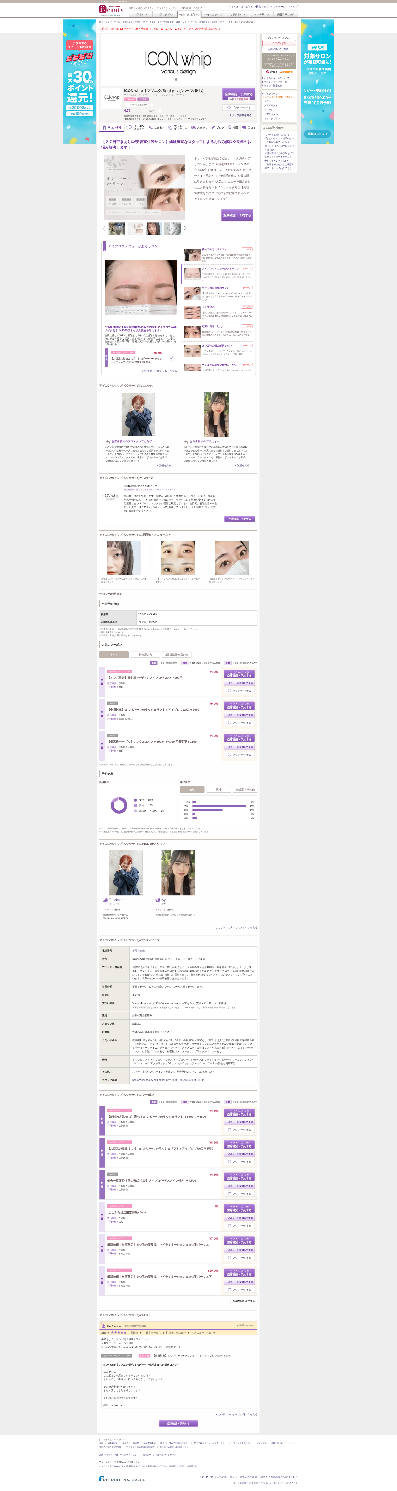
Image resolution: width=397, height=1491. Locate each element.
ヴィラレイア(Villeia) (108, 1466)
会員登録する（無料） (279, 49)
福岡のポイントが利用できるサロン (159, 1455)
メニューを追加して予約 (240, 683)
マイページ (279, 6)
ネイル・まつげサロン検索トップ (249, 6)
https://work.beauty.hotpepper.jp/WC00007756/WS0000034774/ (168, 1080)
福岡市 (136, 1443)
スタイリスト (271, 105)
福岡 (101, 1443)
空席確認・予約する (239, 96)
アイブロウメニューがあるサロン (209, 1443)
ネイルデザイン (272, 118)
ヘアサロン (141, 14)
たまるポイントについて (276, 78)
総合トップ (104, 22)
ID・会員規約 (239, 1483)
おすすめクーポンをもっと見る (159, 370)
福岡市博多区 (149, 1443)
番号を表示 (138, 950)
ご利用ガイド (291, 1483)
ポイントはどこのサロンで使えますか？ (279, 147)
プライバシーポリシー (271, 1483)
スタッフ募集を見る (240, 115)
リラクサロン (237, 14)
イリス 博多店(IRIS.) (128, 1466)
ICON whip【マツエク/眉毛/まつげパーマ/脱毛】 (165, 91)
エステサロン (261, 14)
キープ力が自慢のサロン (240, 1443)
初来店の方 (145, 654)
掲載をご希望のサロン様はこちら (279, 1477)
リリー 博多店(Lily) (188, 1466)
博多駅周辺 (113, 1443)
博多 (162, 1443)
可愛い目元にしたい (280, 1443)
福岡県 (125, 1443)
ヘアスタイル (165, 14)
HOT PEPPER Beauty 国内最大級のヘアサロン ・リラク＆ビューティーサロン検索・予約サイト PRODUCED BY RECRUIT (111, 10)
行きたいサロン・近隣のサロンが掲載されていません (279, 140)
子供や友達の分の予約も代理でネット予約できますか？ (279, 155)
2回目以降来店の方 (176, 654)
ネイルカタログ (213, 14)
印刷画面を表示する (244, 1300)
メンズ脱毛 (261, 1443)
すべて (114, 654)
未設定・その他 (245, 789)
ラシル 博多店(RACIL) (149, 1466)
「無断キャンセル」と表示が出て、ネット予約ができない (279, 166)
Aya (164, 900)
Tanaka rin (116, 900)
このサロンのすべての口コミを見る (237, 1414)
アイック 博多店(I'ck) (169, 1466)
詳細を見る (165, 465)
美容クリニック (286, 14)
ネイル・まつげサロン (189, 14)
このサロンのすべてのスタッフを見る (236, 927)
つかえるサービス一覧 (275, 81)
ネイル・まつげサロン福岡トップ (206, 22)
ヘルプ (294, 6)
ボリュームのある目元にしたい (174, 1447)
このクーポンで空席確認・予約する (239, 674)
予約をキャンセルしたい (276, 160)
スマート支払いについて (276, 134)
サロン (267, 101)
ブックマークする (241, 107)
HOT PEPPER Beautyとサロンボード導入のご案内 (228, 1477)
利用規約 (253, 1483)
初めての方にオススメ (179, 1443)
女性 (192, 789)
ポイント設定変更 (273, 85)
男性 (218, 789)
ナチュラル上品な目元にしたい (140, 1447)
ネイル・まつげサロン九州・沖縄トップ (168, 22)
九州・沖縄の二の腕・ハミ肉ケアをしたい (119, 1455)
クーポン (268, 109)
